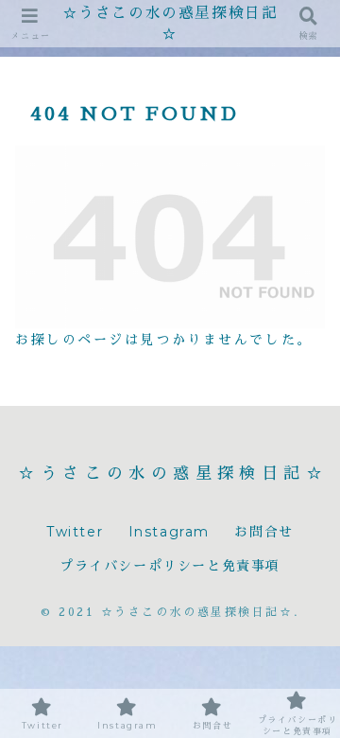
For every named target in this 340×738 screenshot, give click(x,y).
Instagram (169, 531)
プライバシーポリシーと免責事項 (170, 565)
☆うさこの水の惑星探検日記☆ (170, 23)
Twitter (74, 531)
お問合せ (263, 531)
